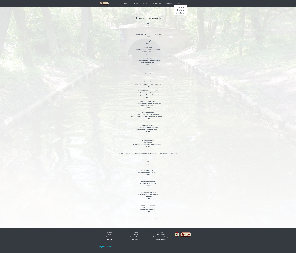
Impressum (161, 234)
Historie (109, 239)
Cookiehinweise (160, 239)
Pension (145, 3)
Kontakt (169, 3)
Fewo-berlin (157, 3)
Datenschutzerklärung (160, 237)
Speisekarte (180, 7)
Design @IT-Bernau (105, 247)
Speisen (179, 3)
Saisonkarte (180, 10)
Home (126, 3)
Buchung (135, 239)
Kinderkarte (180, 13)
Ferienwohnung (135, 237)
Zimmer (135, 234)
